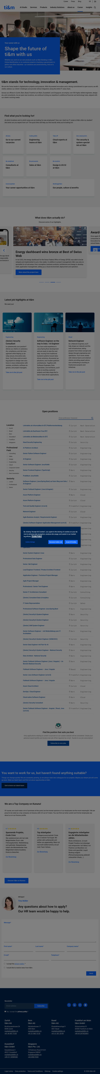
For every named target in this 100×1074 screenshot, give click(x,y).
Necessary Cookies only (55, 542)
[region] (51, 537)
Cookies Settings (30, 542)
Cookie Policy (36, 536)
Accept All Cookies (71, 542)
